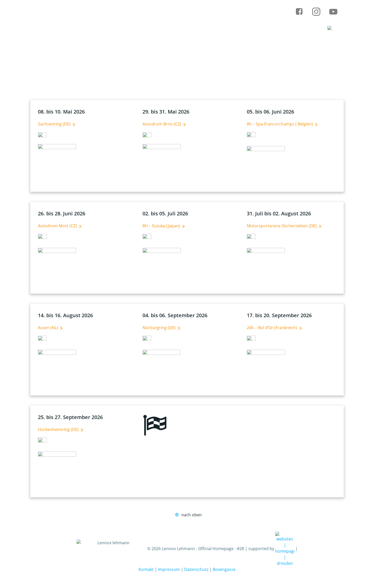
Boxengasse (224, 569)
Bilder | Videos (288, 28)
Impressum (169, 569)
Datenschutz (196, 569)
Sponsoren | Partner (233, 28)
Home (121, 28)
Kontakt (146, 569)
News (152, 28)
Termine (185, 28)
